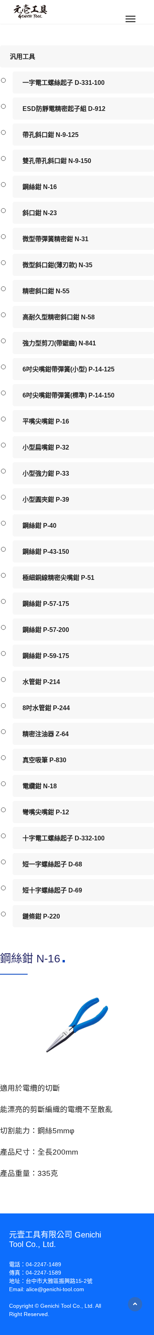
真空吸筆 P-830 (44, 760)
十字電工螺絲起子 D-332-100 (64, 838)
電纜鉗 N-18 (40, 786)
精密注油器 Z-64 (46, 734)
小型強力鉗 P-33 (46, 473)
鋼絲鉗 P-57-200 (46, 629)
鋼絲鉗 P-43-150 (46, 551)
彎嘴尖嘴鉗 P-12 (46, 812)
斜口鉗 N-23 (40, 213)
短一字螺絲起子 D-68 (52, 864)
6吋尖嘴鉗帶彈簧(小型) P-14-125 (69, 369)
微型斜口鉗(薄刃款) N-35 (57, 265)
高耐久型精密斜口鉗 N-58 (59, 317)
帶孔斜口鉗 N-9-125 (51, 134)
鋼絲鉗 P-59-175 (46, 655)
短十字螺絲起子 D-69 (52, 890)
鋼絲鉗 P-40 (39, 525)
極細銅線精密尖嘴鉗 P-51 (58, 577)
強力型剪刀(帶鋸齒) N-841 (59, 343)
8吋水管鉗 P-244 (46, 708)
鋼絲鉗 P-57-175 (46, 603)
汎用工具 (22, 56)
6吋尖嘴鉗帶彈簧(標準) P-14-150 (69, 395)
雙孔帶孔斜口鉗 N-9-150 (57, 161)
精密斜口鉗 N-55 (46, 291)
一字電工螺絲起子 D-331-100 (64, 82)
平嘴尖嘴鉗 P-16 (46, 421)
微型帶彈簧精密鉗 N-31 (55, 239)
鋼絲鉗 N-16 (40, 187)
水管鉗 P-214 (41, 682)
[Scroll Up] (135, 1304)
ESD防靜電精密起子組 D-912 (64, 108)
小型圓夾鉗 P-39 (46, 499)
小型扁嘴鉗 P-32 (46, 447)
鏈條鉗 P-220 (41, 916)
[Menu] (130, 19)
